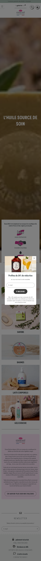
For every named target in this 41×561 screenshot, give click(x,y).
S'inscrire (20, 291)
